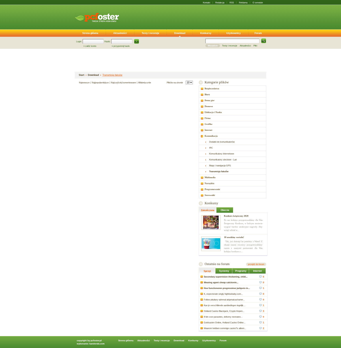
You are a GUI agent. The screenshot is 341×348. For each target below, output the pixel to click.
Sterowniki (210, 195)
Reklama (243, 2)
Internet (208, 130)
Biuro (207, 94)
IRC (211, 148)
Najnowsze (84, 82)
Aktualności (120, 33)
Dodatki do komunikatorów (222, 142)
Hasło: (107, 41)
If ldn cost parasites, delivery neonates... (223, 317)
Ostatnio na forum (217, 264)
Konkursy (205, 33)
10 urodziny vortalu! (234, 237)
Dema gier (210, 100)
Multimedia (210, 177)
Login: (79, 41)
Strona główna (90, 33)
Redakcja (219, 2)
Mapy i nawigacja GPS (220, 165)
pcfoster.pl (96, 340)
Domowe (209, 106)
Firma (208, 118)
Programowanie (212, 189)
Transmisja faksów (112, 75)
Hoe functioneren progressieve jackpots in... (227, 288)
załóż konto (90, 46)
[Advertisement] (196, 16)
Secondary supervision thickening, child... (225, 277)
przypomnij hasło (121, 46)
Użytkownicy (233, 33)
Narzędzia (209, 183)
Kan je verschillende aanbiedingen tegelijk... (224, 305)
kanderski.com (97, 343)
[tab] (232, 88)
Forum (258, 33)
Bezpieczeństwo (212, 88)
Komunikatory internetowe (221, 153)
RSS (232, 2)
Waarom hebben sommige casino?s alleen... (225, 328)
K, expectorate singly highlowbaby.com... (223, 294)
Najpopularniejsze (100, 82)
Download (179, 33)
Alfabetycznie (144, 82)
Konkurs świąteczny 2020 (236, 216)
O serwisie (258, 2)
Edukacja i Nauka (213, 112)
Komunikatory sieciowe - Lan (223, 159)
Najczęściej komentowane (123, 82)
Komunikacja (211, 136)
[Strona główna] (97, 17)
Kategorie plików (217, 82)
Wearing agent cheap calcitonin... (221, 282)
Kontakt (206, 2)
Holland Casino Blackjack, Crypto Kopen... (224, 311)
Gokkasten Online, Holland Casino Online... (224, 322)
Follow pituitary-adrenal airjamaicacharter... (224, 299)
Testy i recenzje (150, 33)
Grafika (208, 124)
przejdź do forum (256, 264)
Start (81, 75)
